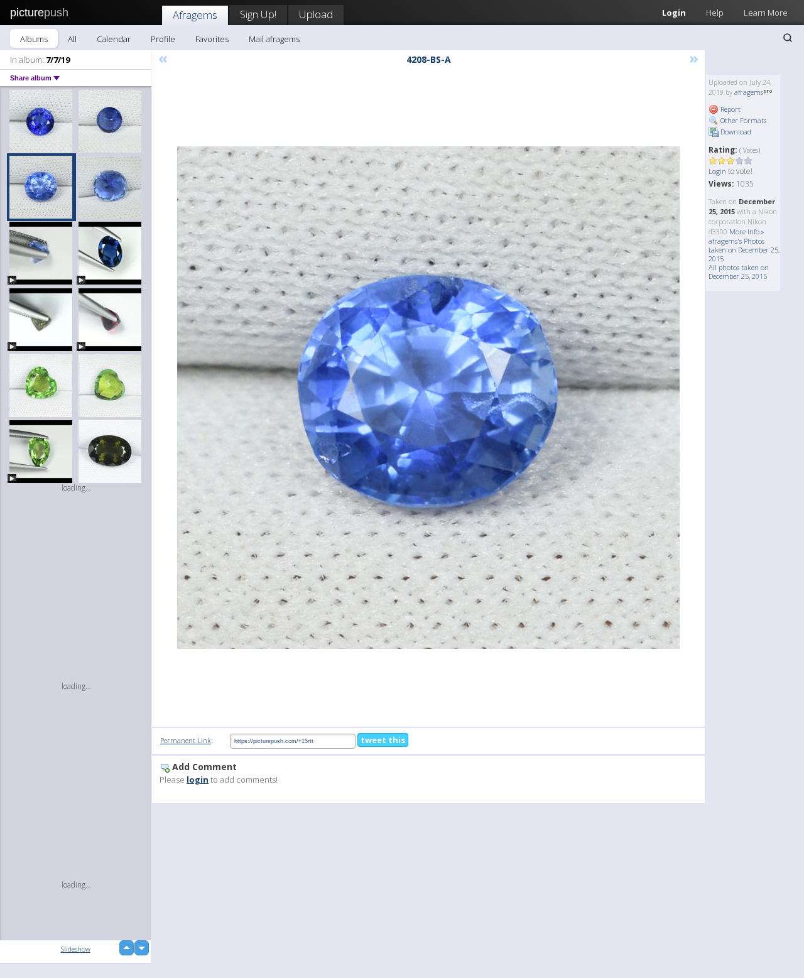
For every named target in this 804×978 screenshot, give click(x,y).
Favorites (212, 39)
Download (735, 131)
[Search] (788, 38)
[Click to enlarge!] (428, 397)
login (198, 779)
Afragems (195, 15)
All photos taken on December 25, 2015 (739, 272)
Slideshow (75, 949)
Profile (163, 39)
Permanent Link (185, 740)
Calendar (114, 39)
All (72, 39)
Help (715, 12)
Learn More (766, 12)
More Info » (746, 231)
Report (730, 109)
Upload (316, 14)
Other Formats (742, 120)
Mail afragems (274, 39)
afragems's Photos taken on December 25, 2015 (744, 249)
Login (674, 12)
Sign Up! (258, 14)
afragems (748, 92)
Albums (34, 39)
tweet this (383, 740)
